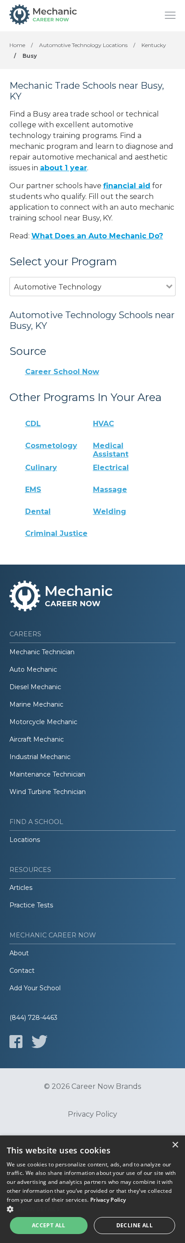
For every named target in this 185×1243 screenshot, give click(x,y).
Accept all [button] (49, 1225)
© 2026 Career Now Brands (92, 1086)
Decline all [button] (134, 1225)
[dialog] (92, 1189)
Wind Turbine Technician (47, 792)
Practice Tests (31, 905)
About (19, 953)
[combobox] (88, 299)
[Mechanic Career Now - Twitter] (39, 1041)
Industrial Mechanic (39, 757)
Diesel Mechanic (35, 687)
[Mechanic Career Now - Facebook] (15, 1041)
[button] (92, 1208)
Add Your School (35, 988)
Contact (22, 971)
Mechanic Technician (42, 652)
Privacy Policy (92, 1114)
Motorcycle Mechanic (43, 722)
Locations (24, 840)
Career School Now (62, 371)
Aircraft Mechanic (36, 739)
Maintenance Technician (47, 774)
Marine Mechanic (36, 704)
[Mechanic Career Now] (43, 15)
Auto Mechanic (33, 669)
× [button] (175, 1145)
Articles (20, 888)
